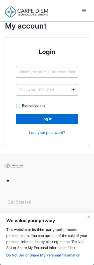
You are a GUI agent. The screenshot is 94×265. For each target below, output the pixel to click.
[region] (47, 238)
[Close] (89, 217)
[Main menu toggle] (84, 11)
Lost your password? (47, 132)
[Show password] (73, 90)
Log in (47, 119)
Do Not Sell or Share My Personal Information (43, 255)
